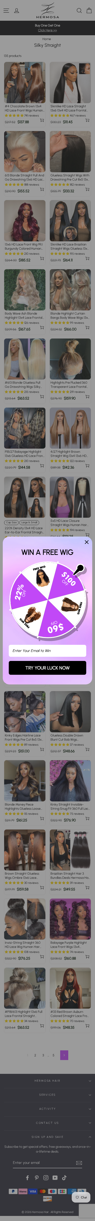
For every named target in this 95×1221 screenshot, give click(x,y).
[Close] (86, 542)
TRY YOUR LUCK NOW (47, 668)
